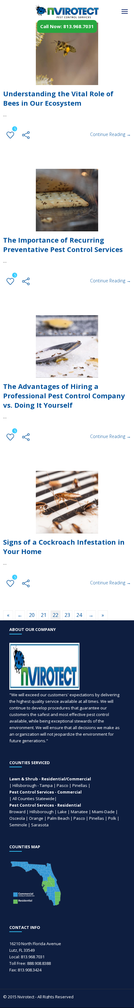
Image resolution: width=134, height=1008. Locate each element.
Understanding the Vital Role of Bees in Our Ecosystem (58, 98)
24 (79, 615)
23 (67, 615)
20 (32, 615)
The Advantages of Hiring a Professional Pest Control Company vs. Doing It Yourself (64, 395)
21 (43, 615)
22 (55, 615)
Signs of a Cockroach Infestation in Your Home (64, 546)
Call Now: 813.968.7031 (67, 26)
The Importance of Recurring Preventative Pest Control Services (63, 244)
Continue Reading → (110, 134)
